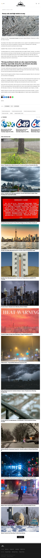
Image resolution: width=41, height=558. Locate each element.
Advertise (17, 549)
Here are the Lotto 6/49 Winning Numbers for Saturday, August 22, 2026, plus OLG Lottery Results (22, 131)
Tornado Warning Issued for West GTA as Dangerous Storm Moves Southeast (19, 222)
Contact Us (12, 549)
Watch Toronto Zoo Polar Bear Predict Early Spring (13, 533)
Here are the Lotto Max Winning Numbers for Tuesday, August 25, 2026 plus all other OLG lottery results (7, 132)
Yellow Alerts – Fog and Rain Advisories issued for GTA (14, 362)
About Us (6, 549)
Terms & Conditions (10, 556)
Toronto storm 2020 (5, 113)
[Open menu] (39, 3)
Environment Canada (13, 38)
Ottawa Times (21, 551)
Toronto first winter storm (6, 111)
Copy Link (17, 106)
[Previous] (37, 117)
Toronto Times (8, 551)
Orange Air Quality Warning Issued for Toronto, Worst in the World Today (18, 250)
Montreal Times (15, 551)
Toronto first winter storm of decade (29, 111)
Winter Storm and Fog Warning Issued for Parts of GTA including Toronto (18, 505)
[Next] (39, 117)
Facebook (7, 106)
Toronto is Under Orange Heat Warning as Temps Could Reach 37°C (16, 334)
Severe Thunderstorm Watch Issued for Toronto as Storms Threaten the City (19, 165)
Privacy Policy (3, 556)
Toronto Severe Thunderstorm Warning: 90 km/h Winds (14, 306)
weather (11, 113)
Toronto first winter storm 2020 (17, 111)
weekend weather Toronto (19, 113)
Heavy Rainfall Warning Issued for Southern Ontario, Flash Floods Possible (18, 477)
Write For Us (22, 549)
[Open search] (36, 3)
